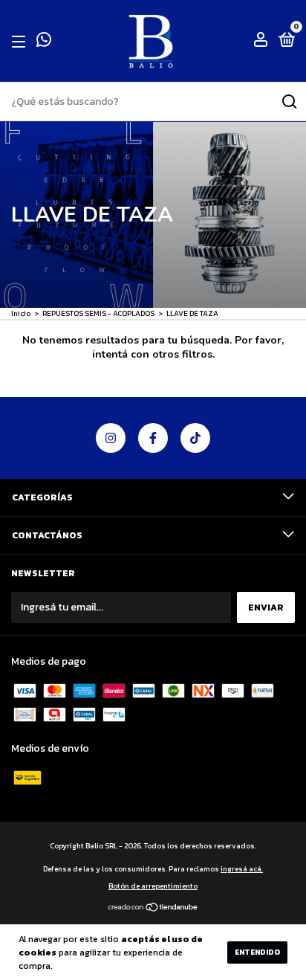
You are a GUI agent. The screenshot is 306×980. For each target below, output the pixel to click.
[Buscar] (288, 101)
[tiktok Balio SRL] (195, 438)
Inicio (20, 313)
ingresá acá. (242, 868)
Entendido (257, 952)
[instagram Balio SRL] (111, 438)
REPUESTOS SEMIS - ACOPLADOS (99, 313)
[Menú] (21, 42)
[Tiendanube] (153, 909)
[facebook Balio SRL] (153, 438)
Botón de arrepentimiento (153, 886)
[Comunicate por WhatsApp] (43, 42)
